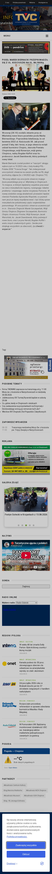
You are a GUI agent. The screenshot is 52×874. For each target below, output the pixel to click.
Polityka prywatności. (17, 836)
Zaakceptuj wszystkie (26, 845)
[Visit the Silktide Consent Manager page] (42, 863)
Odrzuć (26, 854)
